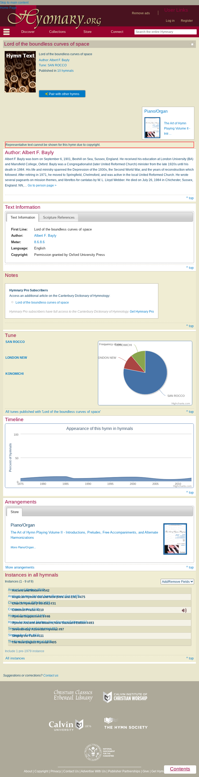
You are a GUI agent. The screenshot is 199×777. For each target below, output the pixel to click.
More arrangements (19, 567)
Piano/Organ (156, 111)
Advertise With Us (93, 771)
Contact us (50, 675)
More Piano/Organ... (23, 547)
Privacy (56, 771)
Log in (170, 21)
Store (87, 32)
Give (146, 771)
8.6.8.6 (39, 242)
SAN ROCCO (15, 342)
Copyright (41, 771)
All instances (15, 658)
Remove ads (141, 13)
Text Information (23, 217)
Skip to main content (14, 2)
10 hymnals (65, 71)
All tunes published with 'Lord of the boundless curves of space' (53, 412)
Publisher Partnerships (124, 771)
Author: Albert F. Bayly (54, 60)
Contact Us (71, 771)
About (28, 771)
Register (187, 21)
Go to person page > (42, 185)
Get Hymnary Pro (142, 311)
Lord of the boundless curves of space (42, 302)
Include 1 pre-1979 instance (24, 651)
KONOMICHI (14, 373)
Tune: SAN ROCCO (53, 65)
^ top (190, 198)
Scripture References (59, 217)
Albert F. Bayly (45, 236)
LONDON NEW (16, 357)
